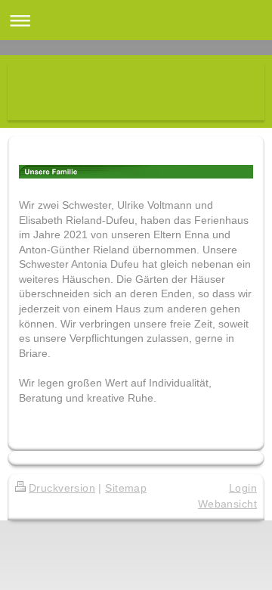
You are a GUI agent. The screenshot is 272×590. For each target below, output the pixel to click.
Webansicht (227, 504)
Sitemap (126, 488)
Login (243, 488)
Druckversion (62, 488)
